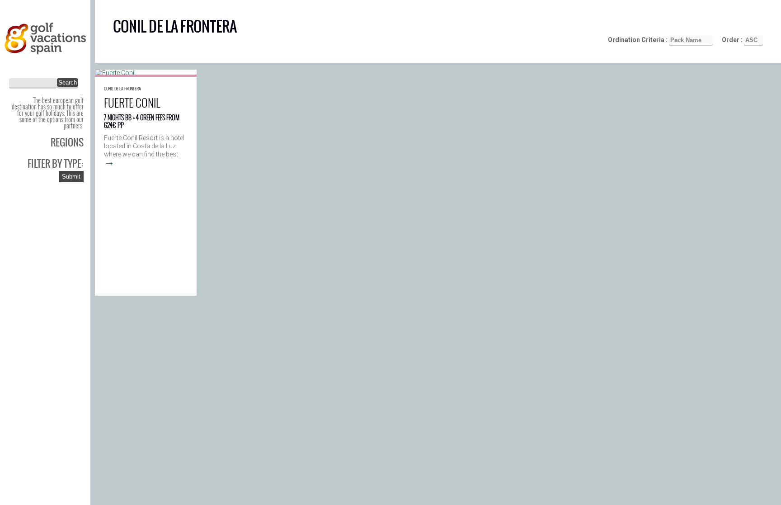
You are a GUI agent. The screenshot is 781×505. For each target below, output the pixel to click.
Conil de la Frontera (122, 88)
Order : (733, 39)
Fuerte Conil (132, 102)
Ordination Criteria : (638, 39)
